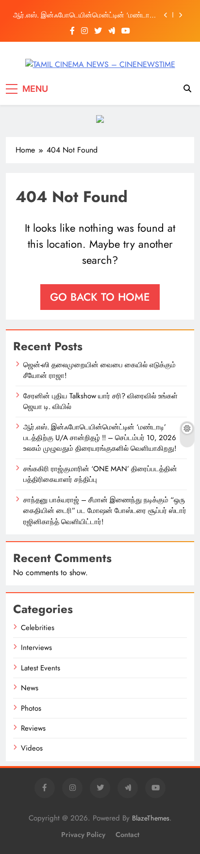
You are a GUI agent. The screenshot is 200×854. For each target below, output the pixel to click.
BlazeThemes (150, 818)
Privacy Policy (83, 834)
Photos (31, 708)
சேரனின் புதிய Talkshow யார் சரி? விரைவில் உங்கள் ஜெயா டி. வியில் (100, 401)
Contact (127, 834)
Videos (32, 748)
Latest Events (40, 668)
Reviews (33, 728)
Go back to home (100, 297)
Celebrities (37, 627)
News (29, 688)
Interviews (36, 647)
